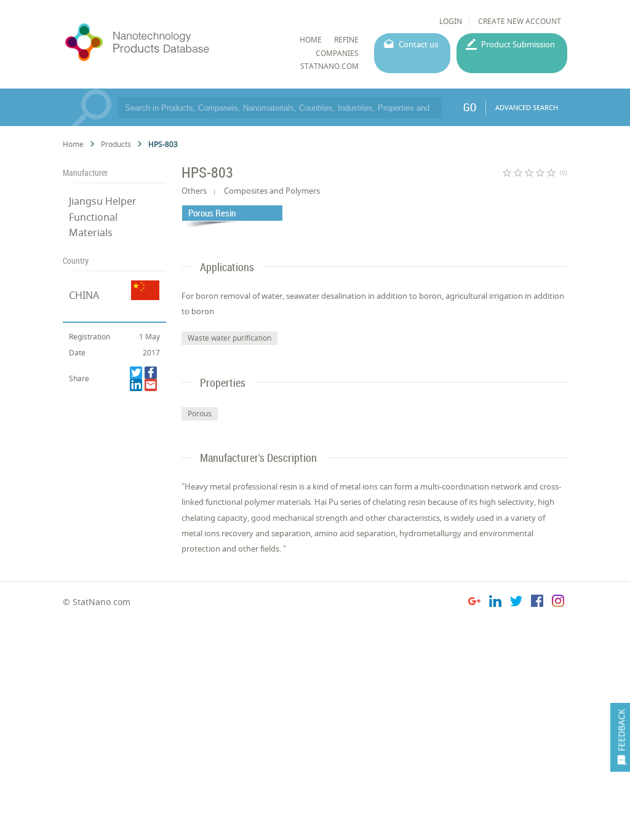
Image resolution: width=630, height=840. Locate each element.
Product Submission (518, 44)
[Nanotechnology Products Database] (169, 42)
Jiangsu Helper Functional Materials (103, 216)
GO (469, 107)
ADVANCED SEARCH (526, 107)
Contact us (418, 44)
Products (116, 144)
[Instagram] (558, 603)
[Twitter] (136, 373)
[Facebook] (151, 373)
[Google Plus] (474, 603)
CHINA (84, 295)
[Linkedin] (136, 385)
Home (73, 144)
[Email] (151, 385)
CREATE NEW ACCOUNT (519, 21)
